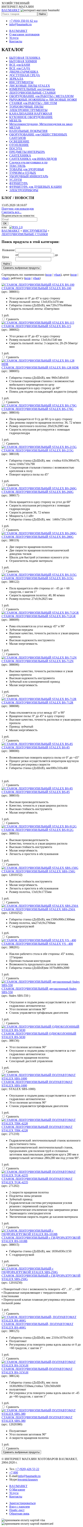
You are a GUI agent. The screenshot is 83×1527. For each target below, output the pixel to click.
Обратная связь (19, 1513)
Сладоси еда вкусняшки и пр (28, 162)
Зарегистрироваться (22, 1503)
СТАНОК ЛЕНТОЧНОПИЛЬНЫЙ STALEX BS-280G (38, 536)
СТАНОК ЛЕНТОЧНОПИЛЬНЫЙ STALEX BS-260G (38, 492)
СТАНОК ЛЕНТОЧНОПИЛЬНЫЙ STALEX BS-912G (38, 830)
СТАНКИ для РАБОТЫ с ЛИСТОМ (33, 103)
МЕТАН (14, 127)
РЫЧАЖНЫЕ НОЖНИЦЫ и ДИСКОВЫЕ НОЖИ (43, 99)
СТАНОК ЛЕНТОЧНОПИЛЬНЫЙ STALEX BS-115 (36, 326)
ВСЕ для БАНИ (19, 64)
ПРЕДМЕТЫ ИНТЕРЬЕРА (27, 152)
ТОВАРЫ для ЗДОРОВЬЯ (26, 169)
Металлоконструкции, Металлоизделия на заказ (40, 124)
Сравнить (12, 319)
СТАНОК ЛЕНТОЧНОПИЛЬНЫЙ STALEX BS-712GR (39, 616)
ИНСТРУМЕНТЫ (21, 82)
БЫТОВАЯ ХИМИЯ (23, 61)
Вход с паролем (19, 1506)
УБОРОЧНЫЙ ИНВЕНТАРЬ (28, 176)
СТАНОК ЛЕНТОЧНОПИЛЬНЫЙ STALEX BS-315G (38, 578)
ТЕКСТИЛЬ (17, 165)
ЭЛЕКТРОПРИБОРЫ (23, 190)
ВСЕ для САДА (19, 68)
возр (49, 274)
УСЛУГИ (15, 179)
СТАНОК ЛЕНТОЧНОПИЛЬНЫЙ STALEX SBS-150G (38, 871)
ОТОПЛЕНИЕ (19, 145)
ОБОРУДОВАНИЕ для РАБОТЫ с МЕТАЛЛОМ (41, 96)
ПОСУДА (15, 148)
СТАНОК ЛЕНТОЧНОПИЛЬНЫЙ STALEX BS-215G (38, 450)
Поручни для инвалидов (18, 208)
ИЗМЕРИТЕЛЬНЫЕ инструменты (32, 89)
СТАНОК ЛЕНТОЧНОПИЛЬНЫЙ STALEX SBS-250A (38, 909)
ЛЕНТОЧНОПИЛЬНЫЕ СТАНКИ (32, 92)
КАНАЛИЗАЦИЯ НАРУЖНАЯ (30, 113)
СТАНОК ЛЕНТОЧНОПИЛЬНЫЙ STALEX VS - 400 (37, 943)
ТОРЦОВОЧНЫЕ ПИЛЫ (26, 106)
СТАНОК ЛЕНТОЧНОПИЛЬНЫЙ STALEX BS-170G (38, 409)
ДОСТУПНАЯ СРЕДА (24, 75)
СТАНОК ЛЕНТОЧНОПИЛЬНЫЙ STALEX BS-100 (36, 288)
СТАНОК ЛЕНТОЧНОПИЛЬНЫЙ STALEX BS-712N (38, 661)
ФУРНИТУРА (18, 183)
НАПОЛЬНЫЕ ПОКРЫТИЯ (28, 131)
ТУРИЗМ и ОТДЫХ (22, 172)
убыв (57, 274)
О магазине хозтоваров (24, 34)
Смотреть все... (11, 212)
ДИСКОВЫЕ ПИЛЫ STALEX (29, 85)
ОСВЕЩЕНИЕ (19, 141)
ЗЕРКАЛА (16, 78)
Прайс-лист (17, 1510)
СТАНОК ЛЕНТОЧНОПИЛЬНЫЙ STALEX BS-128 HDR (40, 367)
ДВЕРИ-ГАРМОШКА (23, 71)
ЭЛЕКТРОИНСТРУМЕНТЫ (28, 110)
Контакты (15, 41)
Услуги (14, 37)
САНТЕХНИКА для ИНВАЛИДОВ (33, 159)
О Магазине (17, 1489)
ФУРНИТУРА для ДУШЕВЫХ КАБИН (35, 186)
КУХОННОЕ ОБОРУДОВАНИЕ (31, 117)
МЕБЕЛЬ (15, 120)
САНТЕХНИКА (20, 155)
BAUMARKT (11, 10)
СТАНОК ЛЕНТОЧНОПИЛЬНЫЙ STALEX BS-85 (36, 747)
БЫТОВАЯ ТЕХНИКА (24, 57)
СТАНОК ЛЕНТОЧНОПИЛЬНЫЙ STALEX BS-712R (37, 702)
